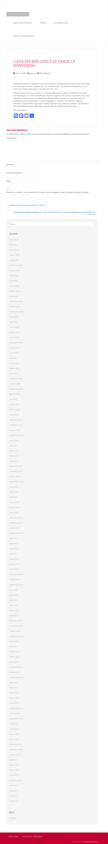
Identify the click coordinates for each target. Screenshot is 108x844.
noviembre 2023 (16, 265)
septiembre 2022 (16, 311)
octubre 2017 (14, 528)
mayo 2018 (14, 492)
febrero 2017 (14, 564)
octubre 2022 (14, 306)
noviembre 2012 (16, 749)
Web (8, 181)
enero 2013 (14, 739)
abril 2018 (13, 497)
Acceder (12, 818)
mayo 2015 (14, 641)
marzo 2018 (14, 502)
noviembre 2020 (16, 378)
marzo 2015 (14, 651)
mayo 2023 (14, 275)
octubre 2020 (14, 383)
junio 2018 (13, 486)
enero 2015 (14, 662)
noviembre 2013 (16, 708)
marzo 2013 (14, 729)
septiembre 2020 (16, 389)
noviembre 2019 (16, 425)
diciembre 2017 (15, 517)
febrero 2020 (14, 409)
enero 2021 (14, 373)
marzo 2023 (14, 286)
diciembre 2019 (15, 419)
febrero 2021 (14, 368)
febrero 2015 (14, 656)
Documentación (61, 23)
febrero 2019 (14, 455)
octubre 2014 (14, 672)
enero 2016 (14, 615)
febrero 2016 (14, 610)
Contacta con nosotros (23, 36)
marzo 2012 (14, 765)
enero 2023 (14, 296)
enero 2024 (14, 260)
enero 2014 (14, 703)
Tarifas (43, 23)
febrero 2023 (14, 291)
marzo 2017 (14, 559)
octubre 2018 (14, 476)
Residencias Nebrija (18, 14)
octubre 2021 (14, 347)
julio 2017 (13, 538)
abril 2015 (13, 646)
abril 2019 (13, 445)
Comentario (12, 138)
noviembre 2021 (16, 342)
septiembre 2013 (16, 718)
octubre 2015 (14, 631)
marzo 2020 (14, 404)
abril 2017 (13, 553)
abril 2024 (13, 244)
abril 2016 (13, 600)
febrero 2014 (14, 698)
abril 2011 (13, 795)
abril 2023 (13, 280)
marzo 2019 (14, 450)
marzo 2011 (14, 801)
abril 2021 (13, 358)
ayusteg (33, 73)
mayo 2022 (14, 316)
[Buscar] (92, 224)
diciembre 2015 (15, 620)
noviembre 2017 (16, 522)
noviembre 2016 (16, 574)
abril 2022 (13, 322)
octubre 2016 (14, 579)
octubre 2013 (14, 713)
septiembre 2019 (16, 435)
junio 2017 (13, 543)
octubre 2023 (14, 270)
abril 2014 (13, 687)
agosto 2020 (14, 394)
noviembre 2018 (16, 471)
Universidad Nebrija (90, 841)
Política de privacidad (32, 836)
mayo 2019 (14, 440)
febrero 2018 (14, 507)
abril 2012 (13, 759)
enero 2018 (14, 512)
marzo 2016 (14, 605)
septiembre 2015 (16, 636)
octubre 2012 (14, 754)
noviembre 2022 (16, 301)
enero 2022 (14, 337)
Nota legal (13, 836)
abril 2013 (13, 723)
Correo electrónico (15, 172)
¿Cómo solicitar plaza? (22, 23)
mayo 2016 (14, 595)
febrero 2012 (14, 770)
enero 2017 (14, 569)
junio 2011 (13, 785)
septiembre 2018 (16, 481)
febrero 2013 (14, 734)
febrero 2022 (14, 332)
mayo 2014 (14, 682)
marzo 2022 (14, 327)
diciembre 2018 (15, 466)
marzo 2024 (14, 249)
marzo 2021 (14, 363)
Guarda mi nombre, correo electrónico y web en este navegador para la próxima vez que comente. (48, 192)
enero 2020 (14, 414)
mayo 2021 (14, 352)
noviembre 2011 (16, 780)
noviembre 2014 (16, 667)
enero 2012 (14, 775)
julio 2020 (13, 399)
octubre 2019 (14, 430)
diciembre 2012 (15, 744)
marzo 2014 (14, 692)
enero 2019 (14, 461)
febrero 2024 (14, 255)
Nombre (10, 164)
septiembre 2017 (16, 533)
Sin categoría (45, 73)
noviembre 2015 (16, 625)
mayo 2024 (14, 239)
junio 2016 (13, 589)
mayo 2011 (14, 790)
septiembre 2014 (16, 677)
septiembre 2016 (16, 584)
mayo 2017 (14, 548)
